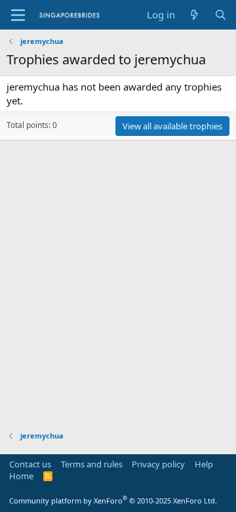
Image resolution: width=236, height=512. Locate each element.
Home (21, 476)
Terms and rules (92, 464)
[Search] (220, 15)
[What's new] (194, 15)
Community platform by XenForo (113, 500)
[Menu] (18, 15)
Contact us (30, 464)
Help (204, 464)
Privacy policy (158, 464)
